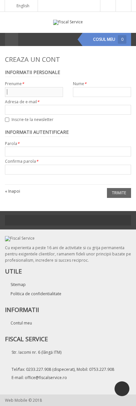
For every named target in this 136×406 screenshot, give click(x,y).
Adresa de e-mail (22, 102)
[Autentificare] (108, 6)
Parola (12, 143)
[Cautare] (25, 39)
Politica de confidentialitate (36, 294)
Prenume (14, 83)
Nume (79, 83)
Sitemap (18, 284)
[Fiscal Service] (68, 22)
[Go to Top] (122, 388)
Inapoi (12, 191)
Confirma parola (21, 161)
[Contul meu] (123, 6)
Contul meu (21, 323)
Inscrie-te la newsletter (32, 119)
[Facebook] (68, 220)
